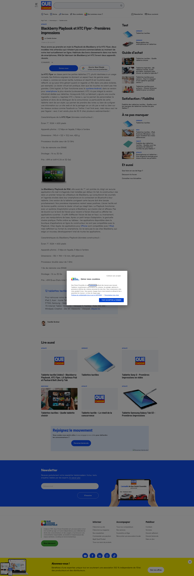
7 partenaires (92, 285)
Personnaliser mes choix (111, 295)
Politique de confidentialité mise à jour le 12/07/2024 (86, 295)
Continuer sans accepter (113, 276)
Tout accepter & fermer (111, 300)
